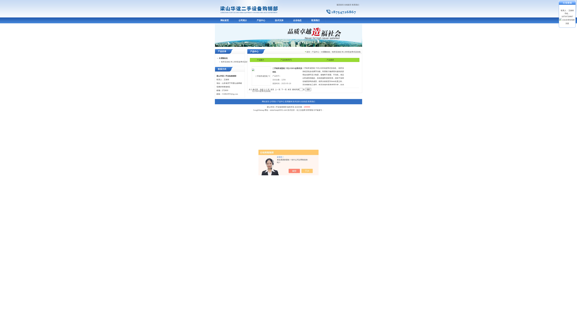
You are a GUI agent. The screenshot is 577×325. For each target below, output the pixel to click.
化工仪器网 (300, 110)
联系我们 (355, 5)
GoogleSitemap (258, 110)
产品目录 (222, 51)
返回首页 (340, 5)
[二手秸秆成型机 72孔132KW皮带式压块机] (261, 76)
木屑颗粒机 (325, 52)
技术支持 (279, 20)
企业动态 (297, 20)
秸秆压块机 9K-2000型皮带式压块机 (235, 62)
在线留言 (347, 5)
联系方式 (222, 69)
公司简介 (243, 20)
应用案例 (288, 102)
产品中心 (261, 20)
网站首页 (224, 20)
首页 (308, 52)
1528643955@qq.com (230, 94)
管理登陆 (309, 110)
